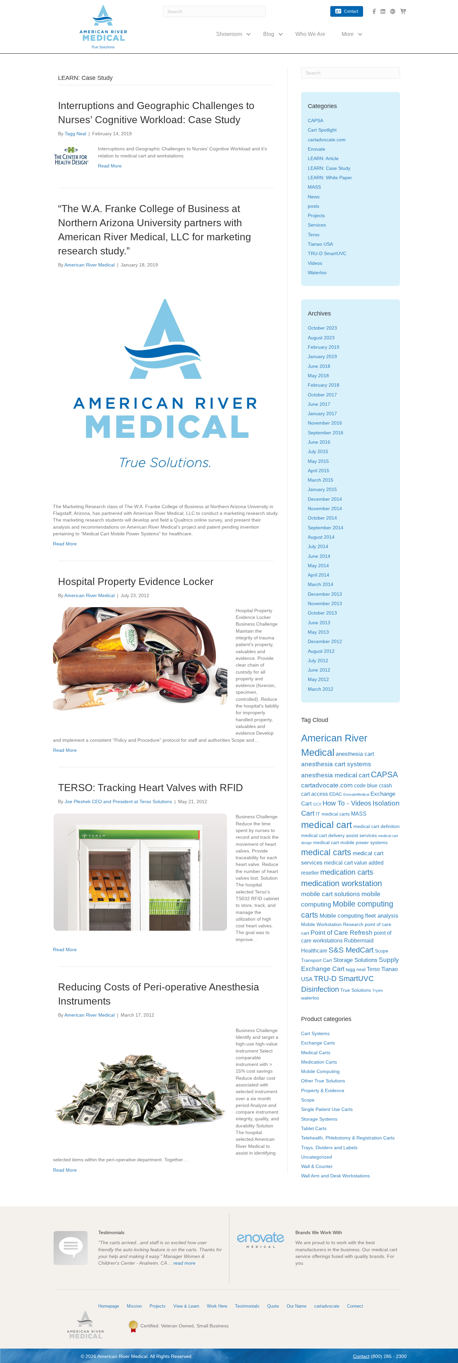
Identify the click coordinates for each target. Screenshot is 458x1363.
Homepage (108, 1306)
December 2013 (325, 594)
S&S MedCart (351, 950)
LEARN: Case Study (329, 168)
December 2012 (325, 641)
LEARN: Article (323, 158)
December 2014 (325, 499)
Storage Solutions (355, 960)
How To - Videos (347, 803)
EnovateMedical (356, 794)
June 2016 (319, 442)
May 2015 (318, 461)
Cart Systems (315, 1033)
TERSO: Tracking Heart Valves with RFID (150, 787)
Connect (355, 1306)
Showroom (229, 34)
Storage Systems (319, 1119)
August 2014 (321, 537)
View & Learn (186, 1306)
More (348, 34)
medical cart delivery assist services (339, 835)
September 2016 (325, 432)
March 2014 (320, 584)
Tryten (377, 990)
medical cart (326, 825)
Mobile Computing (320, 1071)
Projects (316, 215)
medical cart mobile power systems (350, 842)
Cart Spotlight (322, 130)
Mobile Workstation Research (332, 924)
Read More (110, 165)
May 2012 (318, 679)
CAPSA (315, 120)
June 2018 (319, 366)
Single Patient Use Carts (327, 1109)
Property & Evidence (322, 1090)
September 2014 (325, 527)
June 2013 (319, 622)
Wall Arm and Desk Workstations (335, 1175)
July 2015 (318, 451)
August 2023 (321, 337)
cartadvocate (326, 1306)
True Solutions (355, 990)
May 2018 (318, 375)
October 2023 (322, 328)
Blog (268, 34)
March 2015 (320, 480)
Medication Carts (319, 1062)
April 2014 (318, 575)
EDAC (335, 794)
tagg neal (355, 969)
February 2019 (323, 347)
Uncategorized (316, 1157)
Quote (273, 1306)
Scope (307, 1100)
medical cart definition (376, 826)
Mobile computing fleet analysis (359, 915)
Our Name (296, 1306)
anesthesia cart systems (336, 764)
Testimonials (247, 1306)
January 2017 (322, 413)
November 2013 (325, 603)
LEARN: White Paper (330, 177)
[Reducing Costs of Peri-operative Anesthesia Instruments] (140, 1085)
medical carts (326, 852)
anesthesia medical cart (335, 775)
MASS (314, 187)
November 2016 (325, 423)
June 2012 (319, 670)
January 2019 (322, 356)
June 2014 (319, 556)
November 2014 (325, 508)
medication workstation (341, 883)
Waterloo (317, 272)
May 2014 (318, 565)
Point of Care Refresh (341, 932)
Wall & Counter (317, 1166)
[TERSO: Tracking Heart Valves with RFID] (140, 871)
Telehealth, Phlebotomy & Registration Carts (348, 1137)
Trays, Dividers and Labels (329, 1147)
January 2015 (322, 489)
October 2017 (322, 394)
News (314, 196)
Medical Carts (315, 1052)
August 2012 (321, 651)
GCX (317, 804)
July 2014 (318, 546)
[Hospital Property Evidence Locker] (140, 665)
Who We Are (310, 34)
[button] (248, 34)
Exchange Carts (318, 1042)
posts (313, 206)
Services (317, 225)
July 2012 (318, 660)
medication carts (346, 872)
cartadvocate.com (327, 139)
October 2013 (322, 613)
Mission (134, 1306)
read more (184, 1263)
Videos (315, 263)
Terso (314, 234)
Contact (361, 1356)
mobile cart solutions (330, 893)
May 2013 (318, 632)
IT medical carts (333, 814)
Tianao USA (320, 244)
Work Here (217, 1306)
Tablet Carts (314, 1128)
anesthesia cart (355, 753)
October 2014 (322, 518)
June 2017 (319, 404)
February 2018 (323, 385)
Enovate (316, 149)
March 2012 (320, 689)
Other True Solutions (323, 1080)
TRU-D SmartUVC (327, 253)
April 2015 (318, 470)
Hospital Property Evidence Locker (136, 581)
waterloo (310, 998)
